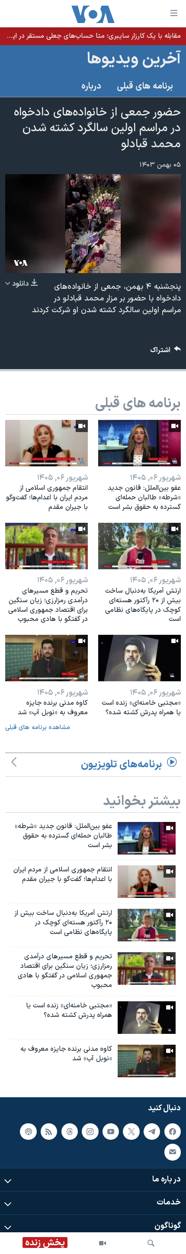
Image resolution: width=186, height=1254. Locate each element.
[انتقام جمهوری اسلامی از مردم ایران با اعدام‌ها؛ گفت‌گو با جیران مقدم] (147, 881)
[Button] (165, 352)
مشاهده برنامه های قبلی (37, 727)
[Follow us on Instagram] (90, 1131)
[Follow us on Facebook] (172, 1131)
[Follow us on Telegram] (152, 1131)
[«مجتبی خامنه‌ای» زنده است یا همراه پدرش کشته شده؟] (139, 658)
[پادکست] (28, 1131)
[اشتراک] (172, 1152)
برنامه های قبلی (145, 86)
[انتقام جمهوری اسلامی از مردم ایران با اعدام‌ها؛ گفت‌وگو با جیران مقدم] (46, 443)
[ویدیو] (102, 1243)
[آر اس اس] (49, 1131)
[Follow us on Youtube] (111, 1131)
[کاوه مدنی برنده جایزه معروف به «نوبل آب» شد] (46, 658)
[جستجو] (151, 1243)
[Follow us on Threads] (69, 1131)
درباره (91, 86)
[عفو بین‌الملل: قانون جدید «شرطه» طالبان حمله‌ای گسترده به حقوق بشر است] (139, 443)
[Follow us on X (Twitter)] (131, 1131)
